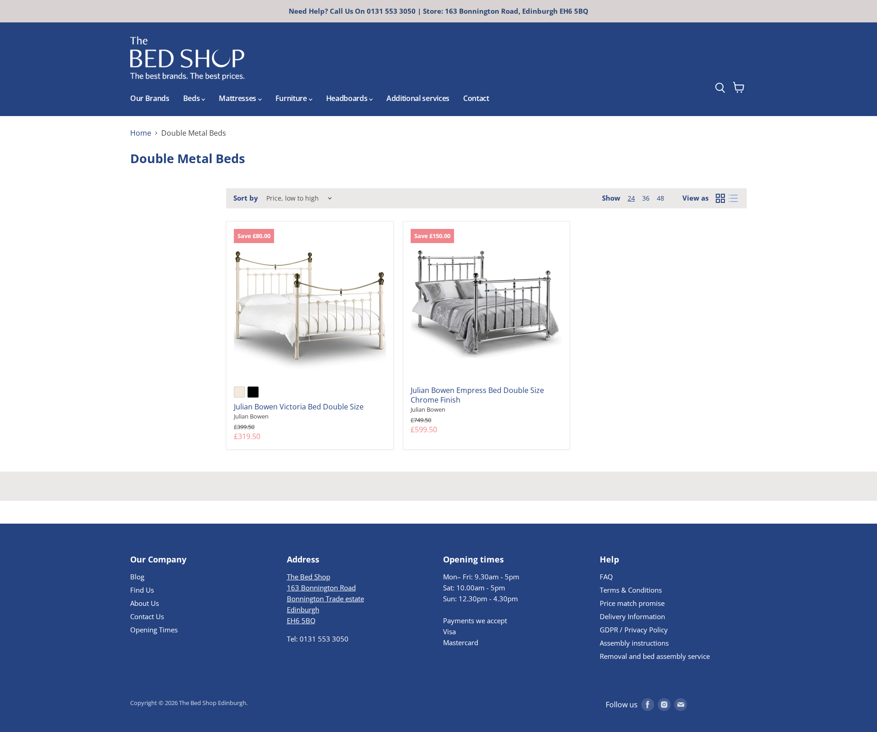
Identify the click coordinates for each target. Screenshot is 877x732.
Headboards (347, 98)
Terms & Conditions (631, 589)
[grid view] (720, 198)
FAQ (606, 576)
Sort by (245, 198)
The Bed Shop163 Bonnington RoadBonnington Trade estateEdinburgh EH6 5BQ (325, 598)
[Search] (736, 63)
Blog (137, 576)
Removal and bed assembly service (655, 656)
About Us (144, 603)
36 (646, 198)
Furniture (292, 98)
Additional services (417, 98)
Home (140, 133)
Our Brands (149, 98)
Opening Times (154, 629)
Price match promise (632, 603)
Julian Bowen (251, 416)
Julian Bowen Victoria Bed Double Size (299, 407)
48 (660, 198)
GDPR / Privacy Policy (634, 629)
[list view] (733, 198)
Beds (192, 98)
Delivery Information (632, 616)
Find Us (142, 589)
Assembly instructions (634, 642)
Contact (476, 98)
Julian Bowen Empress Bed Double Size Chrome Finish (477, 395)
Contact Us (147, 616)
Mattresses (238, 98)
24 (631, 198)
